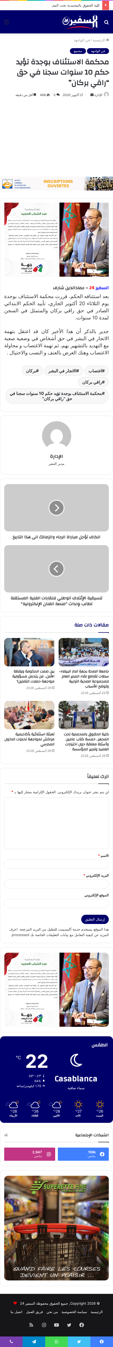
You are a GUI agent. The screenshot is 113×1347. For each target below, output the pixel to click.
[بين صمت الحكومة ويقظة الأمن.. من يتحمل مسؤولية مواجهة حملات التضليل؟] (29, 652)
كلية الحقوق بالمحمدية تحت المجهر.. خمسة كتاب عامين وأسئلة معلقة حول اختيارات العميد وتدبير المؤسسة (86, 742)
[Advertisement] (56, 137)
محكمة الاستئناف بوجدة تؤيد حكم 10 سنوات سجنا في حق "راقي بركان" (56, 396)
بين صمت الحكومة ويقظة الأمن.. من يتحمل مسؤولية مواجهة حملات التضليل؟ (33, 676)
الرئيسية (99, 40)
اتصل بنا (16, 1312)
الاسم (103, 855)
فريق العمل (34, 1312)
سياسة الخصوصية (74, 1312)
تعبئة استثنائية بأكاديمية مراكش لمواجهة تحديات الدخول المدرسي (29, 739)
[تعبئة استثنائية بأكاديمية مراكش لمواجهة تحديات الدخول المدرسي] (29, 715)
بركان (31, 370)
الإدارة (98, 95)
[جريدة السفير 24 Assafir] (80, 22)
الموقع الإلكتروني (96, 895)
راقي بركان (92, 382)
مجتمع (78, 51)
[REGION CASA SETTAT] (56, 239)
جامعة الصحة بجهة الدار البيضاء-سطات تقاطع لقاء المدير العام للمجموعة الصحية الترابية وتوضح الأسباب (84, 679)
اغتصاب (95, 370)
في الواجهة (82, 40)
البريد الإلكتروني (96, 875)
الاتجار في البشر (62, 370)
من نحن (52, 1312)
